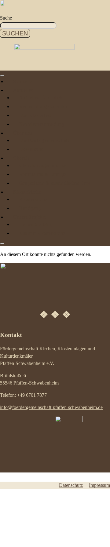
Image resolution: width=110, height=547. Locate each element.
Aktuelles (23, 90)
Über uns (22, 133)
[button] (26, 542)
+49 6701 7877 (32, 395)
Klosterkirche (27, 192)
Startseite (22, 81)
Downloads (31, 149)
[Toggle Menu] (2, 75)
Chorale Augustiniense (42, 165)
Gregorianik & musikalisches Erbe (54, 183)
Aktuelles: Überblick (40, 97)
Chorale (21, 158)
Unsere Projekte (29, 217)
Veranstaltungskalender (43, 106)
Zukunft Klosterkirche (42, 233)
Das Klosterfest (35, 115)
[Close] (2, 243)
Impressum (99, 485)
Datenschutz (71, 485)
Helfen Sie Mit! (35, 224)
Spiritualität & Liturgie (42, 174)
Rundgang (30, 208)
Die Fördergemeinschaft (44, 140)
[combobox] (28, 25)
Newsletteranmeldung (41, 124)
